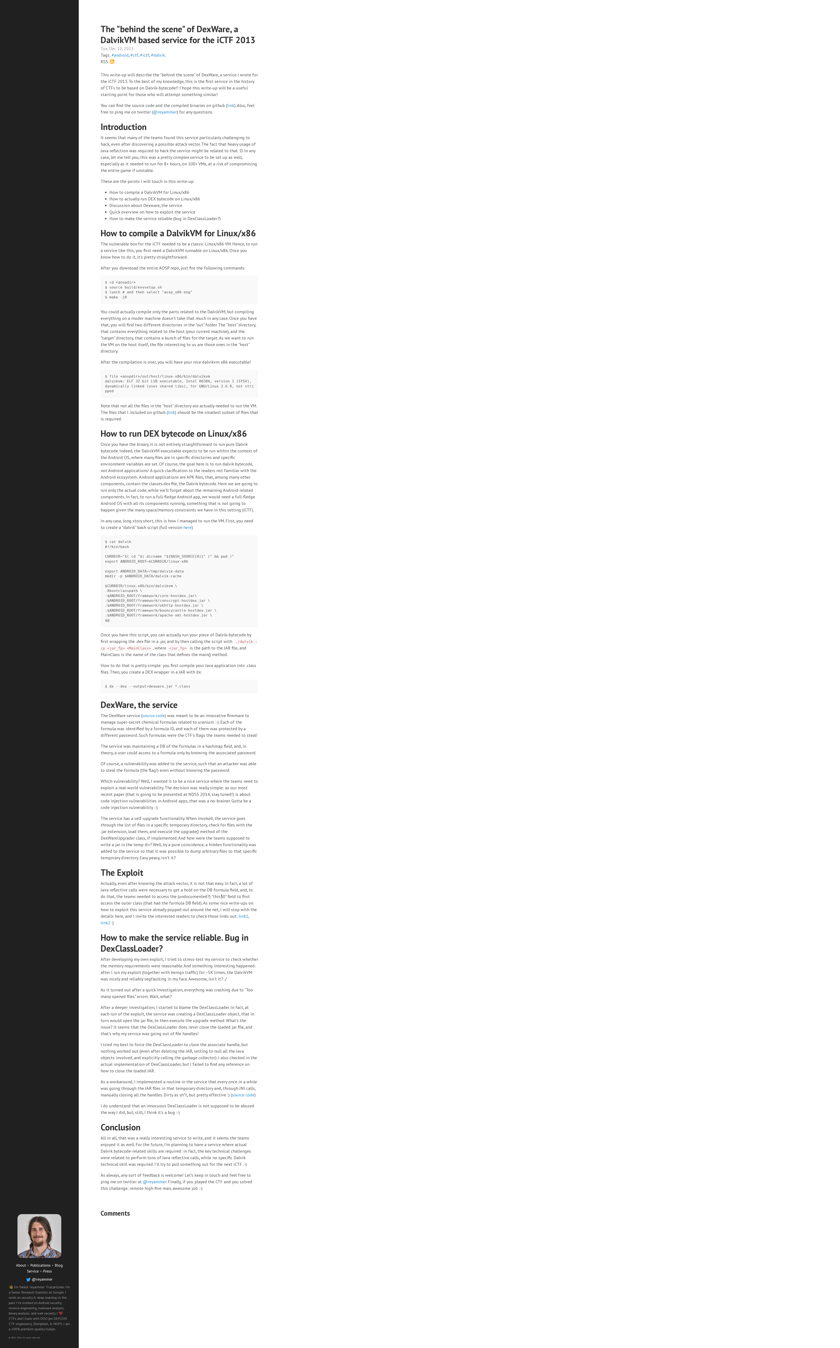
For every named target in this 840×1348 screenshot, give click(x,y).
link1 (243, 916)
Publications (40, 1265)
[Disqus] (179, 1274)
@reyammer (42, 1279)
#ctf (134, 55)
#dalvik (158, 55)
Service (33, 1271)
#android (120, 55)
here (187, 527)
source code (153, 715)
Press (47, 1271)
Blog (59, 1265)
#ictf (144, 55)
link (230, 105)
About (21, 1265)
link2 (105, 923)
